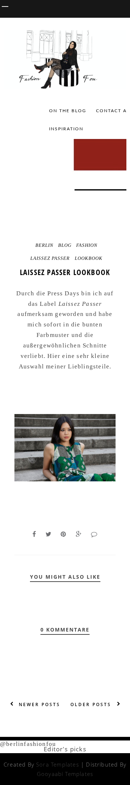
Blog (65, 245)
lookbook (89, 258)
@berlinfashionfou (28, 743)
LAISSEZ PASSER (50, 258)
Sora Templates (57, 764)
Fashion (87, 245)
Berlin (44, 245)
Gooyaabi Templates (65, 773)
